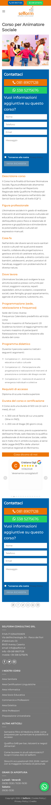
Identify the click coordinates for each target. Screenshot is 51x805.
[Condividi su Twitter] (23, 605)
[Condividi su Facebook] (18, 605)
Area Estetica (9, 705)
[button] (3, 11)
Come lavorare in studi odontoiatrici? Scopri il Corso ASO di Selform (24, 753)
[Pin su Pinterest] (33, 605)
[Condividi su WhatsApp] (13, 605)
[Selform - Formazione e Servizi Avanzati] (25, 11)
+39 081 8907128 (15, 651)
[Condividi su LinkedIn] (37, 605)
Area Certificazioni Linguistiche (18, 684)
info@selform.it (17, 648)
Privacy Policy (36, 157)
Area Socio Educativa (13, 695)
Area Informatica (11, 689)
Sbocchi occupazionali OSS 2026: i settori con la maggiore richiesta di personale (26, 762)
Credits (33, 801)
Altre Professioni (11, 710)
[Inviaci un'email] (14, 662)
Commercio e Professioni (15, 700)
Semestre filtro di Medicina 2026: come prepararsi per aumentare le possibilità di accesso (26, 734)
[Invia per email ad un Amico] (28, 605)
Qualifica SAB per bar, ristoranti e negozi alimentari (25, 744)
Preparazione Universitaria (16, 716)
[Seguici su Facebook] (4, 662)
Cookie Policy (38, 798)
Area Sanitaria (9, 679)
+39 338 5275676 (19, 655)
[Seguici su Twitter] (9, 662)
